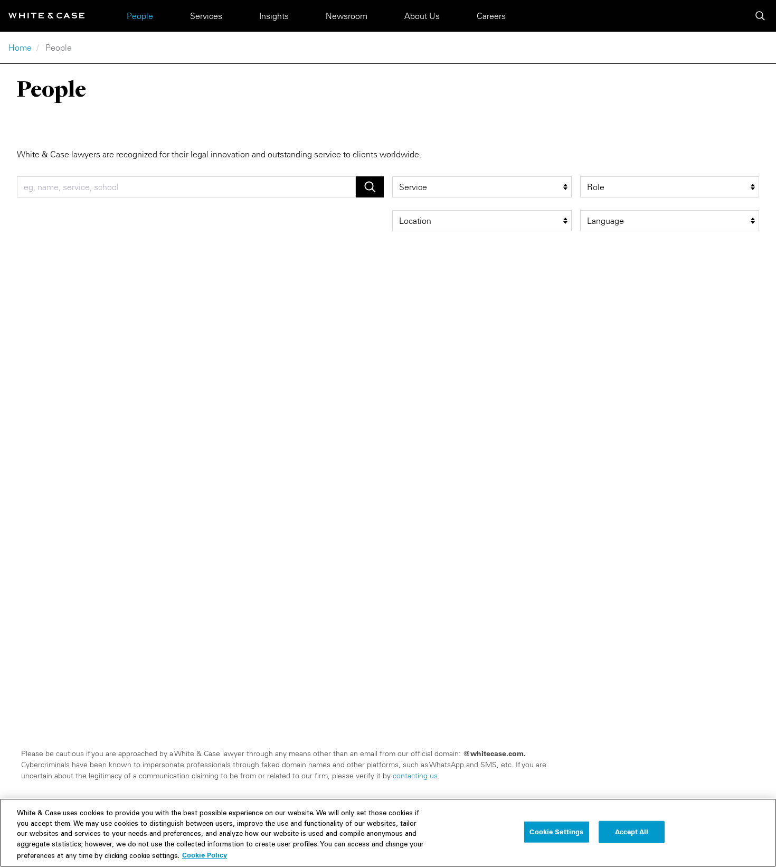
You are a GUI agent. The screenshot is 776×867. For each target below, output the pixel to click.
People (140, 16)
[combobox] (186, 186)
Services (206, 16)
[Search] (760, 16)
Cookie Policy (204, 855)
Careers (491, 16)
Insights (274, 16)
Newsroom (346, 16)
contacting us (415, 775)
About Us (422, 16)
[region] (388, 832)
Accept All (631, 831)
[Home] (46, 15)
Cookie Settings (556, 831)
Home (20, 47)
